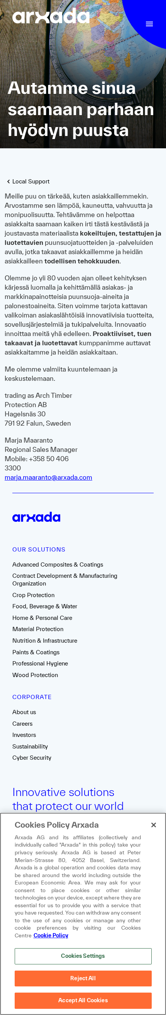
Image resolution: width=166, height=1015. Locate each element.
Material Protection (37, 629)
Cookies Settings (83, 956)
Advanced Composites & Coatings (57, 564)
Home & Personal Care (42, 617)
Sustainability (30, 746)
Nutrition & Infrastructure (44, 640)
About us (24, 712)
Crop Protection (33, 595)
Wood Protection (35, 675)
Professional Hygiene (40, 663)
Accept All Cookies (82, 1000)
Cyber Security (31, 757)
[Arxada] (51, 16)
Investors (24, 735)
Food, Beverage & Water (44, 606)
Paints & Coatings (35, 652)
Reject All (82, 978)
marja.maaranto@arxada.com (48, 477)
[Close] (153, 824)
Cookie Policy (51, 935)
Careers (22, 723)
